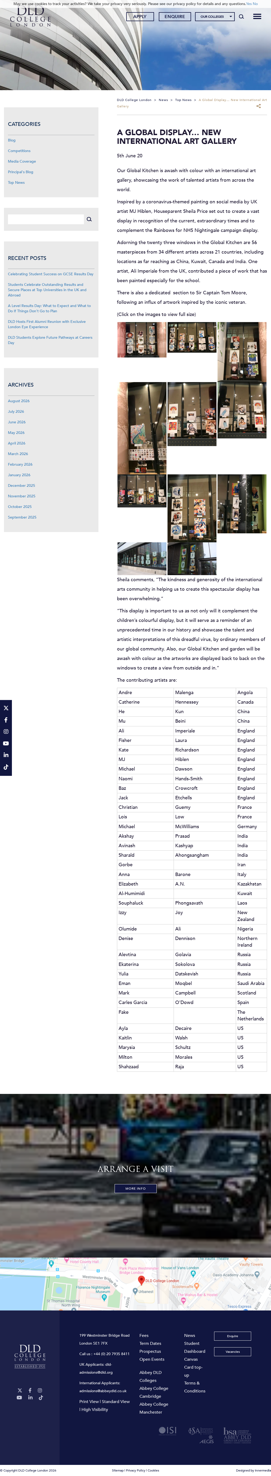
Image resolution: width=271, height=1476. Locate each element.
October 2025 (20, 506)
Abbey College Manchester (153, 1408)
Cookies (153, 1470)
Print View (89, 1402)
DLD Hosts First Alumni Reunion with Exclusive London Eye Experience (47, 324)
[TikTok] (41, 1398)
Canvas (191, 1359)
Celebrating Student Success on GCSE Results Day (50, 274)
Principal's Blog (20, 172)
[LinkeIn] (30, 1398)
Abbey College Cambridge (153, 1392)
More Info (135, 1188)
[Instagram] (40, 1390)
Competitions (19, 150)
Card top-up (193, 1371)
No (255, 3)
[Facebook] (30, 1390)
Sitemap (118, 1470)
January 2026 (19, 475)
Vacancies (233, 1352)
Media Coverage (22, 161)
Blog (12, 140)
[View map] (135, 1284)
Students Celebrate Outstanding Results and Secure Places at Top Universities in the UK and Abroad (47, 290)
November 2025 (21, 496)
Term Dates (150, 1343)
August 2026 (19, 401)
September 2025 (22, 517)
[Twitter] (20, 1390)
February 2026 (20, 464)
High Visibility (95, 1410)
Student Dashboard (194, 1347)
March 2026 (18, 453)
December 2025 (21, 485)
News (189, 1336)
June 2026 (17, 422)
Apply (140, 17)
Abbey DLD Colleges (150, 1376)
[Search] (241, 16)
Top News (16, 182)
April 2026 (16, 443)
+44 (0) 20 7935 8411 (111, 1353)
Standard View (116, 1402)
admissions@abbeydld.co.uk (103, 1391)
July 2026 (16, 411)
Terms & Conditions (194, 1387)
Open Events (151, 1359)
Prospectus (150, 1351)
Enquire (175, 17)
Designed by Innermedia (253, 1470)
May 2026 (16, 432)
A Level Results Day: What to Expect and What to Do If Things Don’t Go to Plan (49, 308)
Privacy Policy (135, 1470)
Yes (249, 3)
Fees (143, 1336)
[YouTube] (19, 1398)
